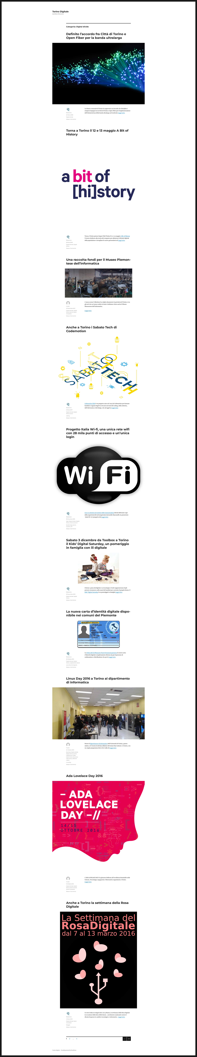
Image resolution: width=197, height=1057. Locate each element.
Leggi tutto (121, 113)
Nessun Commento (71, 119)
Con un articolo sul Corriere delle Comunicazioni (99, 512)
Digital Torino (69, 753)
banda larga (69, 525)
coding (68, 415)
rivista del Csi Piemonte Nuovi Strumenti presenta (101, 653)
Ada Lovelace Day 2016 (84, 776)
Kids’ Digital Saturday (91, 592)
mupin (68, 306)
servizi (74, 525)
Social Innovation (70, 889)
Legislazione (73, 662)
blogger (68, 1025)
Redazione (69, 112)
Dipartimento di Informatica (98, 743)
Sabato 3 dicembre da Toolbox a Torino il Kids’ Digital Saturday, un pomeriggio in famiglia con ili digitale (97, 544)
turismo (68, 526)
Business (68, 752)
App (67, 521)
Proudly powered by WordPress (68, 1050)
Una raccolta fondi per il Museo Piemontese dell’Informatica (98, 261)
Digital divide (69, 117)
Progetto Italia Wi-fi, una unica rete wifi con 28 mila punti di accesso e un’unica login (97, 433)
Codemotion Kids (90, 403)
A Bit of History (125, 236)
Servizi (71, 312)
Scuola (75, 887)
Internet (72, 522)
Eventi (71, 413)
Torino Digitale (60, 11)
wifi (71, 526)
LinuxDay (68, 762)
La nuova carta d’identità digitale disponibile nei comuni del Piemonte (98, 613)
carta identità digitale (71, 665)
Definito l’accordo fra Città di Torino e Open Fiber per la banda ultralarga (96, 36)
